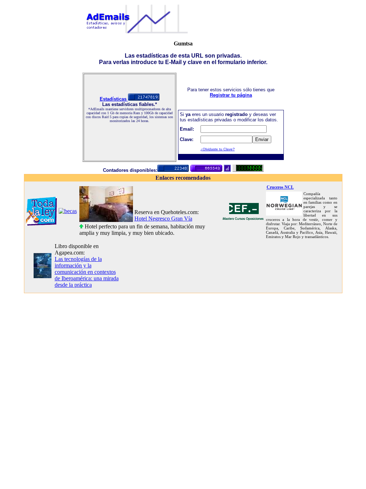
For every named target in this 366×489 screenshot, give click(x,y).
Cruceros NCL (280, 187)
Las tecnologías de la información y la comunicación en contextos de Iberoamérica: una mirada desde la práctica (87, 272)
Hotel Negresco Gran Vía (163, 219)
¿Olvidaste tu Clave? (218, 149)
